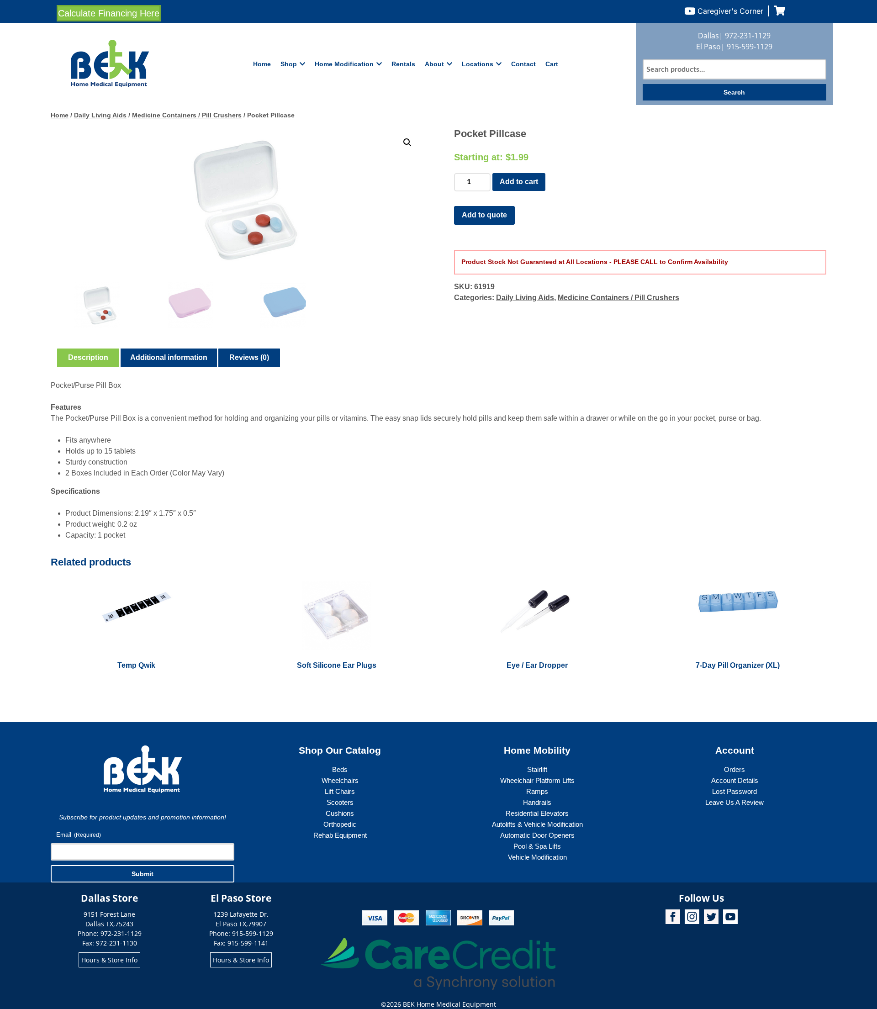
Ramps (537, 791)
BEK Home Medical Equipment (449, 1004)
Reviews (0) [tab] (249, 357)
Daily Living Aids (100, 115)
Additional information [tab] (168, 357)
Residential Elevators (537, 813)
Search (734, 92)
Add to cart (519, 181)
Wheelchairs (340, 780)
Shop (288, 64)
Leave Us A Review (734, 802)
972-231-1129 (748, 36)
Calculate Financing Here (108, 13)
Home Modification (344, 64)
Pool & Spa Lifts (537, 846)
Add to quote (484, 215)
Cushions (340, 813)
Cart (551, 64)
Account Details (734, 780)
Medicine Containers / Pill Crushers (187, 115)
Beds (340, 769)
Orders (734, 769)
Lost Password (734, 791)
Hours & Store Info (109, 960)
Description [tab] (88, 357)
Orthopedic (339, 824)
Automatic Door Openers (537, 835)
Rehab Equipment (340, 835)
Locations (477, 64)
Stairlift (537, 769)
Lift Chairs (340, 791)
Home (262, 64)
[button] (407, 142)
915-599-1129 (749, 47)
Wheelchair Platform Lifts (537, 780)
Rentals (403, 64)
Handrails (537, 802)
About (434, 64)
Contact (523, 64)
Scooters (340, 802)
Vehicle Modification (537, 857)
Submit (142, 873)
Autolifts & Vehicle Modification (537, 824)
